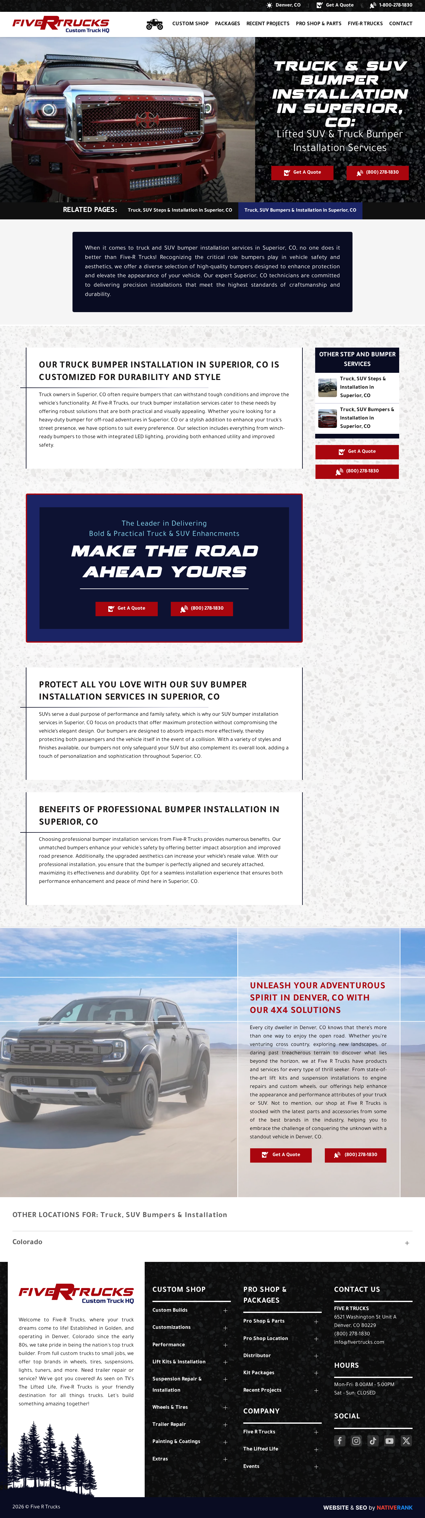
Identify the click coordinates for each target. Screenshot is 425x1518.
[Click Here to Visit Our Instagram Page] (356, 1440)
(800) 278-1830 (352, 1334)
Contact (401, 24)
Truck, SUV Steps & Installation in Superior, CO (180, 210)
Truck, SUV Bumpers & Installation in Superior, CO (300, 210)
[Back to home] (60, 24)
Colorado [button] (27, 1243)
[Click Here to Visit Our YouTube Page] (389, 1440)
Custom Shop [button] (190, 24)
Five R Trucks (351, 1309)
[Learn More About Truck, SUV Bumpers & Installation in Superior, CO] (357, 419)
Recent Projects (268, 24)
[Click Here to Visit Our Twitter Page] (406, 1440)
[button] (283, 6)
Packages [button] (227, 24)
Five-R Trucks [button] (365, 24)
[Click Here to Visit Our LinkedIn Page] (373, 1440)
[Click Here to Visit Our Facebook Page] (339, 1440)
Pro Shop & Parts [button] (319, 24)
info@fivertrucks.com (359, 1343)
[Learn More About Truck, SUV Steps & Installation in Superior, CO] (357, 388)
